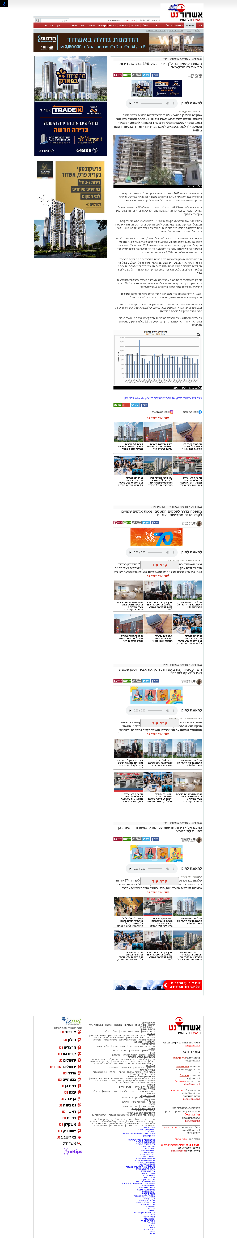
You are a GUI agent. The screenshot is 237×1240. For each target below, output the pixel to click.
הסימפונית (150, 1227)
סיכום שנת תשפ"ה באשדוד (141, 1113)
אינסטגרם (113, 1068)
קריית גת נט (150, 1207)
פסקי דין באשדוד (147, 1107)
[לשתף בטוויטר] (146, 76)
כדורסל (124, 1051)
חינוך (59, 25)
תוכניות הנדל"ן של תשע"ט (112, 1122)
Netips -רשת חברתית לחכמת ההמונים (138, 1184)
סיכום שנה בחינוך (138, 1062)
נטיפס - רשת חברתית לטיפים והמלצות (138, 1134)
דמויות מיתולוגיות (128, 1092)
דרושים (123, 25)
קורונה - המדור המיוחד (143, 1109)
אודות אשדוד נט (75, 25)
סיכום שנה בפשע (119, 1062)
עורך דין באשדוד (148, 1205)
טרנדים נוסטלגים (110, 1092)
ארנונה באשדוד (148, 1178)
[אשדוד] (182, 22)
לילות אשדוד (139, 1068)
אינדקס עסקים (105, 1119)
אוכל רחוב (138, 1042)
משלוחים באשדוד (147, 1155)
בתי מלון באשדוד (147, 1146)
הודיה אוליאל (149, 1217)
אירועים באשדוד (148, 1171)
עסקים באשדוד (100, 1126)
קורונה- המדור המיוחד (145, 1111)
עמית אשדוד (149, 1219)
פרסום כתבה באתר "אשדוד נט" (141, 1140)
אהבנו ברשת (141, 1119)
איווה (153, 1215)
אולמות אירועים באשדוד (144, 1196)
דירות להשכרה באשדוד (145, 1161)
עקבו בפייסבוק (190, 412)
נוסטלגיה (116, 1055)
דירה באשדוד (149, 1198)
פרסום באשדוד (148, 1186)
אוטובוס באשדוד (99, 1124)
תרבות (156, 25)
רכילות (168, 25)
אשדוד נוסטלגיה (146, 1089)
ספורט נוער (135, 1051)
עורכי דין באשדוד (129, 1107)
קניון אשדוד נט (116, 1126)
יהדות (130, 1119)
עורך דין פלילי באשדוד (145, 1203)
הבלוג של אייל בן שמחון (145, 1087)
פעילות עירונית (134, 1072)
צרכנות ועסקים (147, 1096)
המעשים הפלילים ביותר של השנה (124, 1124)
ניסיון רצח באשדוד (175, 719)
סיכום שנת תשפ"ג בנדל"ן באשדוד (108, 1064)
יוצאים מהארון (146, 1027)
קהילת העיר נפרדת (138, 1074)
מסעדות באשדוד (147, 1157)
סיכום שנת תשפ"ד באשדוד (141, 1076)
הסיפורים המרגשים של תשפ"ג (122, 1060)
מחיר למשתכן (191, 112)
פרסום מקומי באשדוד (145, 1142)
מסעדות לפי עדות (128, 1040)
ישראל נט (151, 1132)
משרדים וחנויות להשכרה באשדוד (140, 1167)
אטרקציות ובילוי (139, 1102)
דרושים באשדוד (148, 1173)
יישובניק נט (150, 1149)
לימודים (139, 1098)
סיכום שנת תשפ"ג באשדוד (141, 1057)
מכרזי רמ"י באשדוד (189, 877)
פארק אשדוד (149, 1230)
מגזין (152, 1053)
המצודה (151, 1223)
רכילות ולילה (148, 1023)
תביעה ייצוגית (191, 561)
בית (199, 25)
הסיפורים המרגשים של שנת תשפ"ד (139, 1081)
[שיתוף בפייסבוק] (154, 76)
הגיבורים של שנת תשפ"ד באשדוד (140, 1079)
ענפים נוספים (149, 1051)
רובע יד (152, 1225)
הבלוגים (151, 1085)
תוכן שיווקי (150, 1098)
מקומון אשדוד (149, 1153)
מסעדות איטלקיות (98, 1036)
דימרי (152, 1234)
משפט (91, 25)
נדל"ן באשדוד (149, 1128)
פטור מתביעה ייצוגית (175, 561)
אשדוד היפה (149, 1072)
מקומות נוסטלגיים (147, 1092)
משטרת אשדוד (190, 719)
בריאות (122, 1072)
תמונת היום (126, 1068)
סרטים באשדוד (148, 1126)
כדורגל (114, 1051)
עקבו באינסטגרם (161, 412)
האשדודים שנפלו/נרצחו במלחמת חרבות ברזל (135, 1083)
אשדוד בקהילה (147, 1070)
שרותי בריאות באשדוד (145, 1169)
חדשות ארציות (176, 30)
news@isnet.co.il (191, 1099)
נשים (153, 1119)
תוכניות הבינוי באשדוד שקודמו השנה (106, 1079)
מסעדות (151, 1034)
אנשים (109, 1025)
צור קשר (48, 25)
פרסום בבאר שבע (147, 1165)
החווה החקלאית (148, 1221)
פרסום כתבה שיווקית (146, 1190)
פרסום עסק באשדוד (146, 1130)
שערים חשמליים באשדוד (144, 1182)
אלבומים (150, 1066)
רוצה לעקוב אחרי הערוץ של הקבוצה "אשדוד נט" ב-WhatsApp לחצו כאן (163, 398)
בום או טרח (141, 1025)
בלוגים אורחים (125, 1087)
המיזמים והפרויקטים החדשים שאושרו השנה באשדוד (131, 1115)
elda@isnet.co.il (192, 1085)
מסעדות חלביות (131, 1036)
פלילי (197, 30)
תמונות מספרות (130, 1055)
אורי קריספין (177, 1091)
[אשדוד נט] (180, 1035)
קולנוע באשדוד (102, 1047)
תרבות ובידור (148, 1044)
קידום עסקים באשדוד (145, 1144)
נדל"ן (189, 30)
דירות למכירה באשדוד (145, 1159)
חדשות (190, 25)
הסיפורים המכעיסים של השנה (139, 1064)
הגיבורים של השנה (147, 1060)
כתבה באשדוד (148, 1194)
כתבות (152, 1055)
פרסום (152, 1211)
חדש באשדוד (127, 1098)
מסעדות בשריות (148, 1036)
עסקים (135, 25)
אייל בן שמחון (149, 1136)
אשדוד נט (196, 59)
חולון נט (151, 1209)
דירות (112, 25)
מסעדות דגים (115, 1036)
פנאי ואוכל (120, 1119)
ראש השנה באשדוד (136, 1122)
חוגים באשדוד (118, 1047)
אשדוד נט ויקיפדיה (146, 1188)
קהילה (145, 25)
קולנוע (102, 25)
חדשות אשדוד (179, 59)
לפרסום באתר (114, 20)
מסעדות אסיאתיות (135, 1038)
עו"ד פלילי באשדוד (146, 1200)
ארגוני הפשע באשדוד (156, 30)
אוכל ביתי (150, 1038)
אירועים (151, 1068)
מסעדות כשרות (110, 1040)
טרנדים (125, 1102)
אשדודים (129, 1025)
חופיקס (152, 1232)
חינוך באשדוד (132, 1126)
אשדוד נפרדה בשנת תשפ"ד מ (107, 1081)
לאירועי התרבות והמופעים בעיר (141, 1047)
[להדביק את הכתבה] (126, 406)
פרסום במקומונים (147, 1151)
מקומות (118, 1025)
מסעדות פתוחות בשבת (114, 1038)
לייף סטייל (149, 1100)
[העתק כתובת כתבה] (136, 76)
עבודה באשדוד (148, 1192)
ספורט (179, 25)
